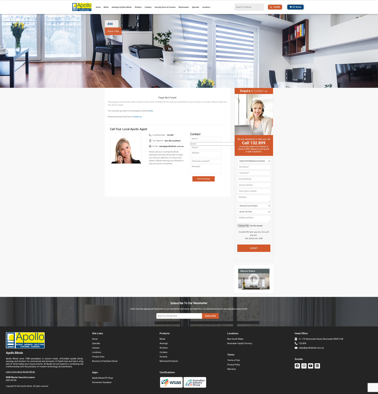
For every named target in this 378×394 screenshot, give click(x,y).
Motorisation (184, 7)
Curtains (148, 7)
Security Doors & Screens (165, 7)
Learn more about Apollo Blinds (20, 372)
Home (98, 7)
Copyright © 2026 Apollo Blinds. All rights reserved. (27, 386)
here (151, 111)
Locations (206, 7)
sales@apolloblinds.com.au (171, 146)
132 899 (170, 135)
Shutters (138, 7)
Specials (195, 7)
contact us (137, 117)
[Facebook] (297, 365)
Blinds (106, 7)
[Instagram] (304, 365)
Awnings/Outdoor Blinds (122, 7)
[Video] (253, 281)
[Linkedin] (317, 365)
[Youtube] (310, 365)
